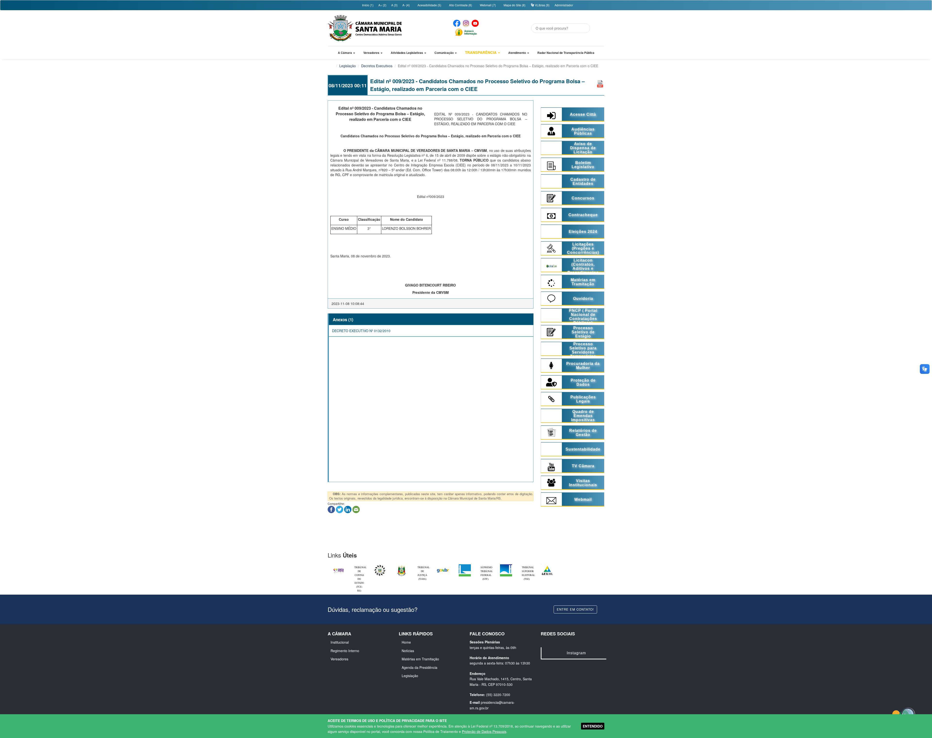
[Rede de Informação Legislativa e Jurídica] (547, 565)
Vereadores (339, 658)
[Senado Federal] (506, 565)
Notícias (408, 650)
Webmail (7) (487, 5)
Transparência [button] (481, 52)
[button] (346, 53)
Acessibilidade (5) (429, 5)
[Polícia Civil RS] (380, 565)
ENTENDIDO (593, 726)
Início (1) (367, 5)
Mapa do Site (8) (514, 5)
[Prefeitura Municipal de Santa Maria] (339, 568)
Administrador (564, 5)
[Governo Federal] (443, 565)
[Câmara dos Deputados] (465, 565)
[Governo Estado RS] (402, 565)
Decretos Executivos (376, 65)
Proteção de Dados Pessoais (484, 731)
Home (406, 642)
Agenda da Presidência (419, 667)
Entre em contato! (575, 609)
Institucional (340, 642)
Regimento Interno (345, 650)
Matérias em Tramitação (420, 658)
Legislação (347, 65)
